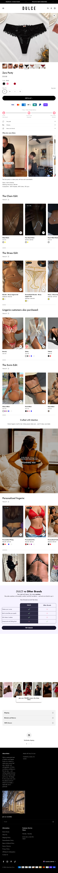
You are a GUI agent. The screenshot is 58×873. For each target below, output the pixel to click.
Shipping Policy (6, 837)
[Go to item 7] (37, 66)
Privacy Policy (6, 849)
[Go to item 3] (15, 66)
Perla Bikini (28, 406)
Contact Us (5, 855)
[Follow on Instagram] (7, 862)
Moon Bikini (51, 406)
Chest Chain (5, 238)
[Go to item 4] (21, 66)
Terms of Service (6, 846)
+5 (11, 544)
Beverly (4, 351)
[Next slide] (53, 156)
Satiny (26, 351)
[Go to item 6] (32, 66)
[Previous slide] (4, 156)
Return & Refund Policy (8, 843)
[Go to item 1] (4, 66)
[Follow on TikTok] (15, 862)
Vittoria (50, 351)
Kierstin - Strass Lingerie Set (10, 294)
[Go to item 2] (10, 66)
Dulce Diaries (5, 832)
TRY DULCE (29, 628)
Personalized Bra (30, 540)
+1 (11, 411)
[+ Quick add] (20, 232)
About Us (4, 835)
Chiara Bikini (6, 406)
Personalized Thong (7, 540)
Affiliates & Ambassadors (8, 852)
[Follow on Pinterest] (11, 862)
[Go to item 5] (26, 66)
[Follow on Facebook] (3, 862)
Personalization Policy (8, 840)
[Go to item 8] (42, 66)
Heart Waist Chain (53, 238)
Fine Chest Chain (29, 238)
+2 (33, 356)
